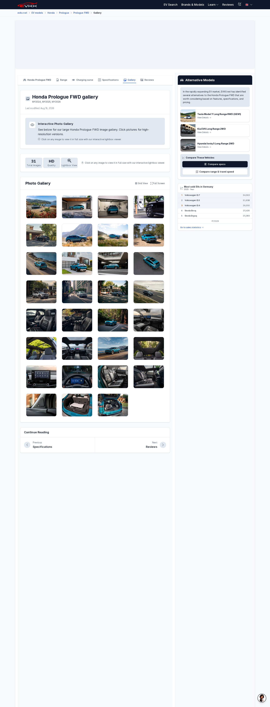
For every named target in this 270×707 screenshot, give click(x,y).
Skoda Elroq (190, 210)
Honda (51, 12)
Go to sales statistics (190, 227)
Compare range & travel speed (216, 171)
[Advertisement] (111, 44)
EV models (37, 12)
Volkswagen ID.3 (192, 200)
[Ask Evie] (262, 698)
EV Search (171, 4)
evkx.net (22, 12)
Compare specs (216, 164)
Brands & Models (192, 4)
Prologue (64, 12)
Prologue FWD (81, 12)
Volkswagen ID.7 (192, 195)
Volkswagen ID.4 (192, 205)
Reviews (228, 4)
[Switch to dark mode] (240, 4)
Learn (211, 4)
